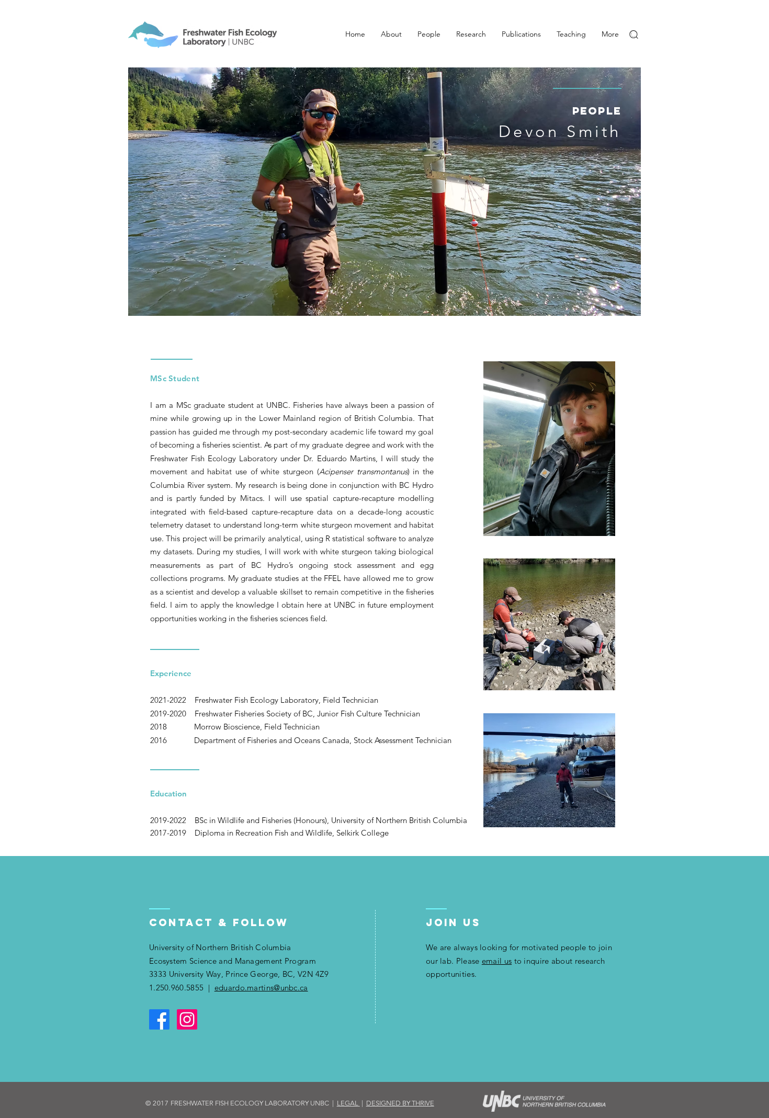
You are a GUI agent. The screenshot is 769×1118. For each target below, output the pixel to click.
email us (497, 961)
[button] (633, 34)
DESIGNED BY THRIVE (400, 1103)
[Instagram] (187, 1019)
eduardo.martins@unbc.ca (261, 987)
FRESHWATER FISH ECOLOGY (217, 1103)
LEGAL (347, 1103)
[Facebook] (159, 1019)
